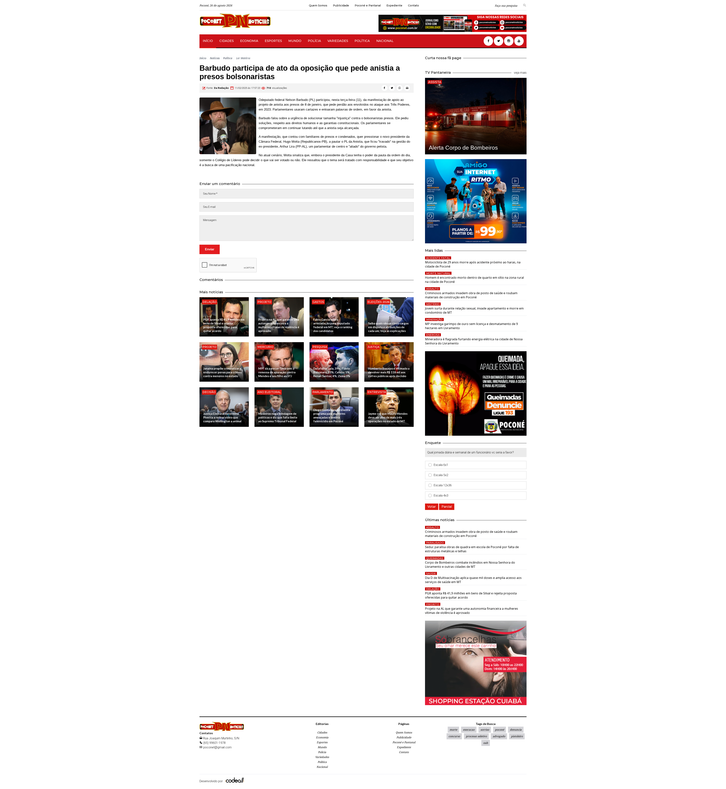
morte (453, 729)
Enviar (209, 249)
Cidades (226, 41)
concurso (454, 736)
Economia (249, 41)
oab (485, 743)
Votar (431, 506)
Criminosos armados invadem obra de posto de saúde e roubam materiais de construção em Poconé (471, 295)
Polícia (314, 41)
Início (208, 41)
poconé (499, 729)
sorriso (484, 729)
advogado (499, 736)
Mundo (294, 41)
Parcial (446, 506)
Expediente (394, 5)
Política (362, 41)
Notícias (215, 58)
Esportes (273, 41)
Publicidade (341, 5)
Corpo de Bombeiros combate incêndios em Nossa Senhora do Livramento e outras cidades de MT (470, 564)
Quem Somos (318, 5)
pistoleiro (517, 736)
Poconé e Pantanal (368, 5)
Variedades (337, 41)
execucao (469, 729)
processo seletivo (476, 736)
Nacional (384, 41)
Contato (413, 5)
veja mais (520, 72)
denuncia (516, 729)
